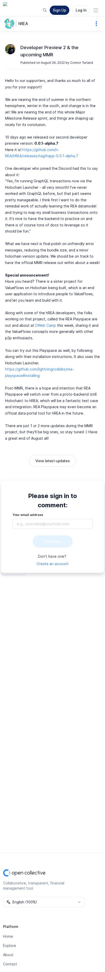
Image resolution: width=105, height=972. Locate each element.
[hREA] (10, 23)
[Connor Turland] (10, 49)
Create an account (52, 564)
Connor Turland (81, 63)
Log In (81, 10)
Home (8, 936)
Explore (9, 945)
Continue (52, 541)
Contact (10, 964)
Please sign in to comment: (52, 500)
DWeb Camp (45, 325)
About (8, 955)
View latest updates (52, 461)
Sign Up (59, 10)
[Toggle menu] (96, 10)
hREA (23, 23)
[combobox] (44, 902)
